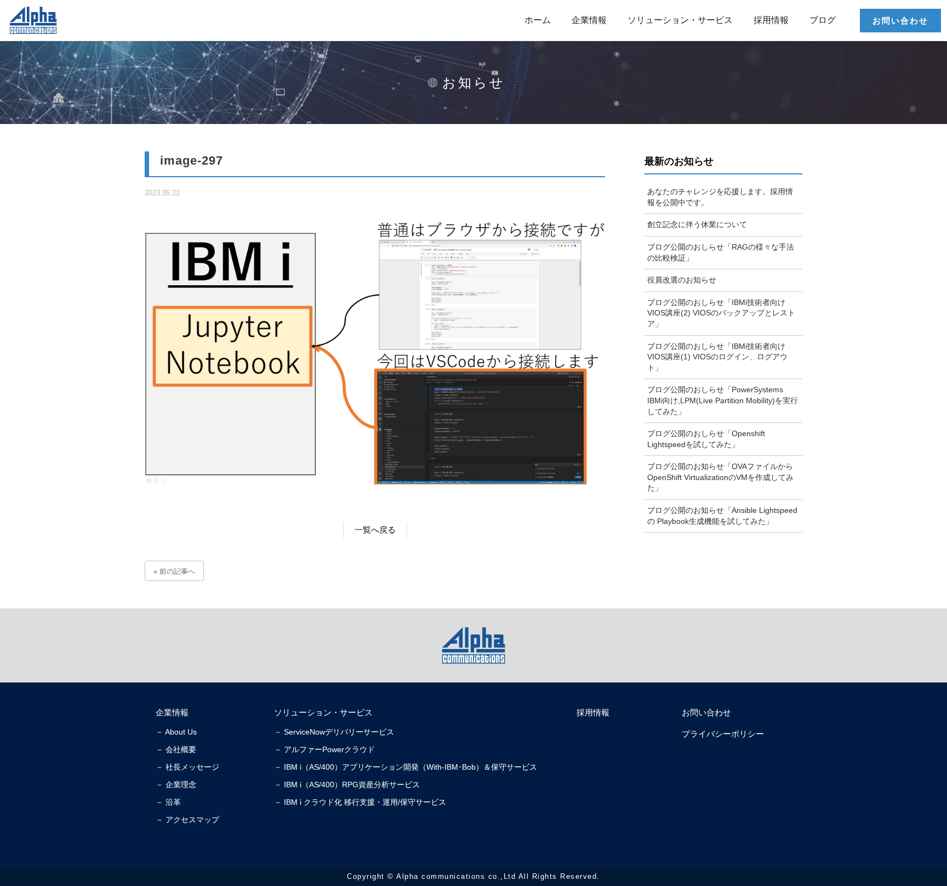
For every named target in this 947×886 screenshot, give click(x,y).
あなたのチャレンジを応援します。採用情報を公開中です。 (720, 197)
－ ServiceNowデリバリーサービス (334, 731)
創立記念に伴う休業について (697, 224)
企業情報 (589, 20)
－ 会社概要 (176, 749)
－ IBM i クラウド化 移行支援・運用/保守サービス (360, 802)
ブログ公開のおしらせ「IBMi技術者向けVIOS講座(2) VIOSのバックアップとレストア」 (721, 313)
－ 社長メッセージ (187, 767)
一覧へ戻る (375, 529)
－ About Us (176, 731)
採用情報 (771, 20)
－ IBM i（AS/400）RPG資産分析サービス (347, 784)
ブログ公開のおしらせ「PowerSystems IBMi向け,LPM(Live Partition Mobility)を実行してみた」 (722, 400)
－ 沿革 (168, 802)
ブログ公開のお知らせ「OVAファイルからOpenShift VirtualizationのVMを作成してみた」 (720, 477)
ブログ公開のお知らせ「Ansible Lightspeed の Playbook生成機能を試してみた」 (722, 516)
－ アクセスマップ (187, 819)
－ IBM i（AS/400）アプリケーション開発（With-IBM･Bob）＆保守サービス (405, 767)
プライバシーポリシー (723, 733)
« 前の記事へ (174, 571)
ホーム (537, 20)
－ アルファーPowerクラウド (324, 749)
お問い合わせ (900, 20)
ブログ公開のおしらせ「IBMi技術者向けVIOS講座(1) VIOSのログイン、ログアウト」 (717, 357)
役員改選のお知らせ (681, 279)
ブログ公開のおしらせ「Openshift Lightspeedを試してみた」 (706, 439)
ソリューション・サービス (680, 20)
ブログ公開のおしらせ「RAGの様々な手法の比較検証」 (720, 252)
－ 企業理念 (176, 784)
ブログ (822, 20)
